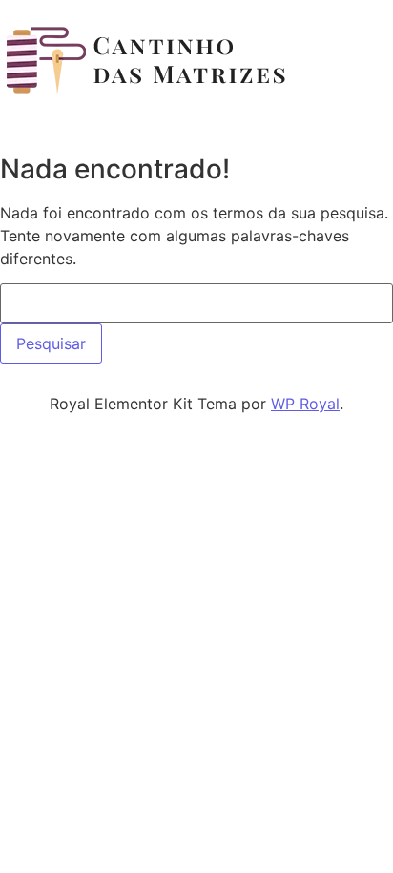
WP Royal (305, 403)
